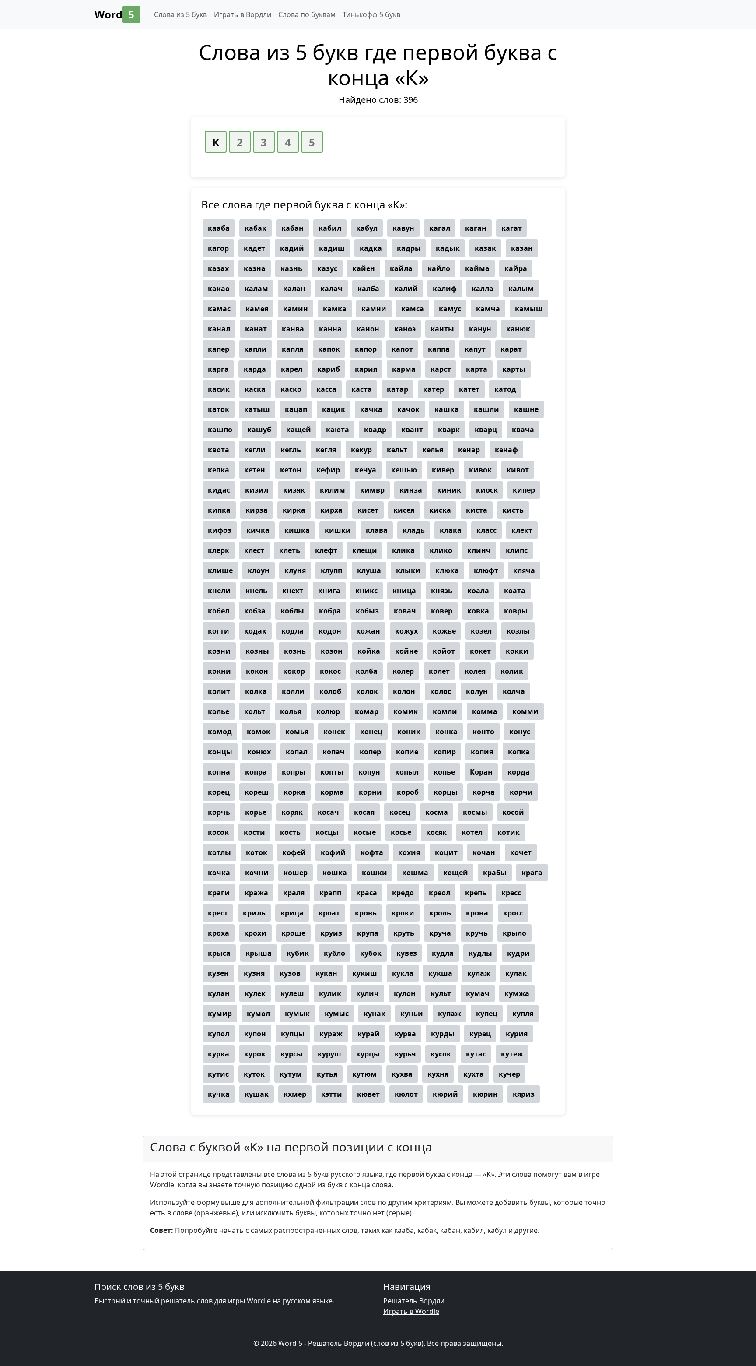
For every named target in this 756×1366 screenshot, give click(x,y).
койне (406, 651)
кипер (524, 490)
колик (511, 671)
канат (256, 329)
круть (403, 933)
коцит (446, 852)
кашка (446, 409)
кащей (298, 429)
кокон (257, 671)
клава (377, 530)
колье (218, 711)
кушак (257, 1094)
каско (290, 389)
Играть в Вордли (242, 14)
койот (444, 651)
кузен (218, 973)
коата (514, 590)
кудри (518, 953)
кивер (443, 470)
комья (296, 731)
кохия (409, 852)
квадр (375, 429)
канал (219, 329)
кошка (334, 872)
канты (442, 329)
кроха (218, 933)
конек (334, 731)
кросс (513, 913)
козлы (518, 631)
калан (294, 288)
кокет (480, 651)
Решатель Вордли (413, 1301)
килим (332, 490)
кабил (329, 228)
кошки (374, 872)
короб (408, 792)
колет (439, 671)
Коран (481, 772)
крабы (495, 872)
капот (402, 349)
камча (488, 308)
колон (404, 691)
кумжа (516, 993)
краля (293, 893)
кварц (486, 429)
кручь (477, 933)
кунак (374, 1013)
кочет (521, 852)
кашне (526, 409)
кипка (219, 510)
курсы (291, 1054)
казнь (291, 268)
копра (256, 772)
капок (329, 349)
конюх (259, 752)
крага (532, 872)
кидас (219, 490)
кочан (483, 852)
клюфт (486, 570)
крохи (255, 933)
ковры (516, 611)
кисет (367, 510)
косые (365, 832)
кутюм (364, 1074)
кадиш (332, 248)
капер (218, 349)
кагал (439, 228)
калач (331, 288)
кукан (326, 973)
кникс (366, 590)
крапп (330, 893)
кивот (518, 470)
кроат (329, 913)
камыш (529, 308)
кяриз (524, 1094)
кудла (443, 953)
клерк (218, 550)
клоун (259, 570)
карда (255, 369)
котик (508, 832)
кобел (218, 611)
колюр (328, 711)
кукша (440, 973)
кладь (413, 530)
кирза (256, 510)
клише (220, 570)
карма (404, 369)
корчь (219, 812)
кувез (406, 953)
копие (407, 752)
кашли (486, 409)
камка (334, 308)
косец (399, 812)
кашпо (220, 429)
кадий (292, 248)
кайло (438, 268)
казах (218, 268)
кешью (404, 470)
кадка (371, 248)
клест (254, 550)
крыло (514, 933)
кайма (477, 268)
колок (367, 691)
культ (440, 993)
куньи (411, 1013)
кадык (448, 248)
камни (373, 308)
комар (366, 711)
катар (397, 389)
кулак (516, 973)
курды (443, 1034)
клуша (369, 570)
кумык (297, 1013)
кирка (294, 510)
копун (369, 772)
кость (290, 832)
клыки (408, 570)
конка (446, 731)
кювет (368, 1094)
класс (486, 530)
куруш (329, 1054)
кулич (367, 993)
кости (254, 832)
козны (257, 651)
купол (218, 1034)
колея (475, 671)
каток (218, 409)
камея (256, 308)
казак (485, 248)
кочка (219, 872)
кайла (401, 268)
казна (255, 268)
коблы (292, 611)
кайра (515, 268)
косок (218, 832)
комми (525, 711)
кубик (298, 953)
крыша (258, 953)
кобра (330, 611)
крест (218, 913)
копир (444, 752)
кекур (361, 449)
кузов (290, 973)
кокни (219, 671)
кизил (256, 490)
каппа (439, 349)
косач (328, 812)
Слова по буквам (307, 14)
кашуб (259, 429)
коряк (292, 812)
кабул (367, 228)
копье (444, 772)
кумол (258, 1013)
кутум (291, 1074)
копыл (407, 772)
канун (480, 329)
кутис (218, 1074)
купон (255, 1034)
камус (450, 308)
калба (368, 288)
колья (290, 711)
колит (219, 691)
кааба (219, 228)
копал (297, 752)
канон (368, 329)
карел (291, 369)
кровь (366, 913)
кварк (449, 429)
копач (333, 752)
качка (371, 409)
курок (255, 1054)
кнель (256, 590)
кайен (363, 268)
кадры (409, 248)
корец (219, 792)
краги (219, 893)
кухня (437, 1074)
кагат (511, 228)
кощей (455, 872)
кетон (290, 470)
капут (475, 349)
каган (475, 228)
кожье (444, 631)
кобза (255, 611)
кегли (255, 449)
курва (405, 1034)
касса (326, 389)
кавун (403, 228)
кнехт (292, 590)
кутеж (512, 1054)
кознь (295, 651)
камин (295, 308)
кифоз (219, 530)
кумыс (337, 1013)
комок (258, 731)
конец (371, 731)
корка (294, 792)
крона (477, 913)
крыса (219, 953)
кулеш (292, 993)
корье (255, 812)
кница (404, 590)
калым (521, 288)
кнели (219, 590)
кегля (326, 449)
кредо (403, 893)
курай (368, 1034)
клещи (364, 550)
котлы (219, 852)
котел (472, 832)
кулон (405, 993)
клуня (295, 570)
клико (441, 550)
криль (254, 913)
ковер (441, 611)
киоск (487, 490)
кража (256, 893)
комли (445, 711)
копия (482, 752)
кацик (333, 409)
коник (408, 731)
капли (255, 349)
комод (220, 731)
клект (521, 530)
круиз (331, 933)
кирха (331, 510)
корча (483, 792)
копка (519, 752)
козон (332, 651)
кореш (257, 792)
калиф (445, 288)
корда (519, 772)
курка (218, 1054)
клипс (517, 550)
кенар (469, 449)
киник (449, 490)
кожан (368, 631)
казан (522, 248)
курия (517, 1034)
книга (329, 590)
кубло (334, 953)
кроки (403, 913)
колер (403, 671)
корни (370, 792)
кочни (257, 872)
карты (513, 369)
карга (218, 369)
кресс (511, 893)
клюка (447, 570)
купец (486, 1013)
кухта (473, 1074)
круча (440, 933)
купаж (449, 1013)
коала (478, 590)
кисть (513, 510)
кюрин (485, 1094)
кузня (254, 973)
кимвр (372, 490)
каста (361, 389)
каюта (337, 429)
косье (401, 832)
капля (292, 349)
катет (469, 389)
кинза (410, 490)
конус (519, 731)
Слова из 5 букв (180, 14)
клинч (479, 550)
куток (254, 1074)
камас (219, 308)
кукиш (364, 973)
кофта (371, 852)
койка (368, 651)
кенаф (506, 449)
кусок (440, 1054)
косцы (327, 832)
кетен (254, 470)
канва (293, 329)
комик (405, 711)
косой (513, 812)
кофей (294, 852)
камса (412, 308)
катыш (257, 409)
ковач (405, 611)
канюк (518, 329)
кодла (292, 631)
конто (483, 731)
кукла (402, 973)
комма (484, 711)
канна (330, 329)
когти (218, 631)
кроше (293, 933)
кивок (480, 470)
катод (505, 389)
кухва (402, 1074)
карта (476, 369)
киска (440, 510)
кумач (478, 993)
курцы (368, 1054)
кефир (328, 470)
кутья (327, 1074)
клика (403, 550)
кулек (255, 993)
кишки (338, 530)
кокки (517, 651)
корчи (521, 792)
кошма (415, 872)
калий (406, 288)
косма (436, 812)
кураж (331, 1034)
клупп (331, 570)
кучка (219, 1094)
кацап (296, 409)
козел (481, 631)
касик (219, 389)
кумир (220, 1013)
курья (405, 1054)
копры (293, 772)
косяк (436, 832)
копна (219, 772)
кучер (509, 1074)
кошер (296, 872)
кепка (218, 470)
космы (475, 812)
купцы (292, 1034)
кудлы (480, 953)
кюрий (445, 1094)
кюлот (406, 1094)
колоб (330, 691)
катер (433, 389)
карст (440, 369)
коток (256, 852)
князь (441, 590)
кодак (255, 631)
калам (256, 288)
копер (370, 752)
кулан (219, 993)
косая (364, 812)
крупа (367, 933)
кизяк (294, 490)
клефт (326, 550)
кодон (329, 631)
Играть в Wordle (411, 1311)
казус (327, 268)
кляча (524, 570)
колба (367, 671)
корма (332, 792)
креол (439, 893)
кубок (371, 953)
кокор (294, 671)
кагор (218, 248)
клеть (289, 550)
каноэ (405, 329)
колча (514, 691)
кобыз (367, 611)
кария (366, 369)
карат (511, 349)
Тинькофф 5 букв (371, 14)
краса (366, 893)
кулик (330, 993)
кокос (330, 671)
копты (331, 772)
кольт (254, 711)
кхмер (295, 1094)
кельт (397, 449)
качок (408, 409)
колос (440, 691)
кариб (328, 369)
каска (255, 389)
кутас (476, 1054)
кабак (255, 228)
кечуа (365, 470)
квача (523, 429)
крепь (475, 893)
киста (476, 510)
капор (366, 349)
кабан (292, 228)
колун (477, 691)
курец (480, 1034)
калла (483, 288)
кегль (290, 449)
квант (412, 429)
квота (218, 449)
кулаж (478, 973)
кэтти (331, 1094)
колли (293, 691)
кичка (258, 530)
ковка (478, 611)
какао (219, 288)
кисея (403, 510)
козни (219, 651)
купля (522, 1013)
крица (292, 913)
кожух (406, 631)
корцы (446, 792)
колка (256, 691)
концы (220, 752)
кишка (297, 530)
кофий (333, 852)
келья (432, 449)
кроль (440, 913)
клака (451, 530)
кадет (254, 248)
